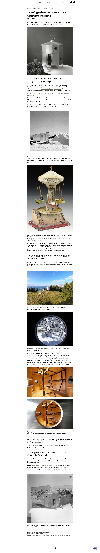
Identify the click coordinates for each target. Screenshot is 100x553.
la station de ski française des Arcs (51, 89)
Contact (64, 2)
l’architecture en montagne (35, 87)
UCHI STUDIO (30, 2)
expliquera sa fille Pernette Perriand (44, 465)
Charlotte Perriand (39, 24)
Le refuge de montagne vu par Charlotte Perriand (46, 8)
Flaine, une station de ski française (45, 527)
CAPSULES (56, 2)
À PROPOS (48, 2)
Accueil (28, 8)
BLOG (40, 2)
